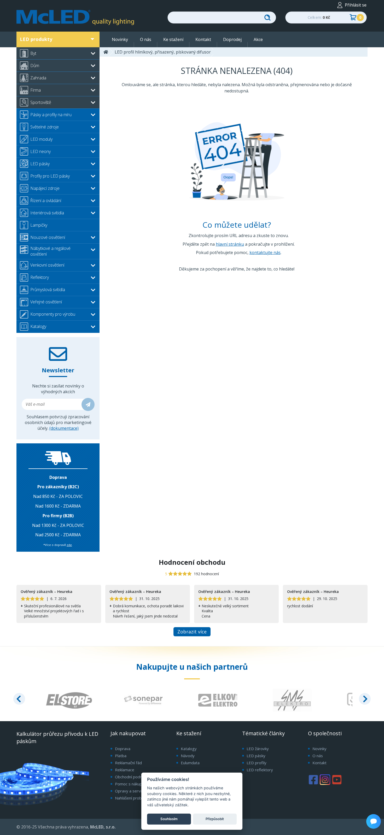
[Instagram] (325, 779)
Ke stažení (173, 39)
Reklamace (124, 769)
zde (69, 545)
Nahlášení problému (132, 798)
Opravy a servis (129, 790)
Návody (188, 755)
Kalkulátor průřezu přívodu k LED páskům (57, 737)
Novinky (120, 39)
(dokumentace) (64, 428)
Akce (258, 39)
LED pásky (256, 755)
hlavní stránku (230, 244)
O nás (145, 39)
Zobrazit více (192, 631)
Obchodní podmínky (132, 776)
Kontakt (203, 39)
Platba (120, 755)
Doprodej (232, 39)
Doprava (122, 748)
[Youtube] (336, 779)
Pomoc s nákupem (131, 783)
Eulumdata (190, 762)
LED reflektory (260, 769)
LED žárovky (258, 748)
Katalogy (189, 748)
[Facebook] (313, 779)
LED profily (256, 762)
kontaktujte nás (265, 252)
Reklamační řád (128, 762)
